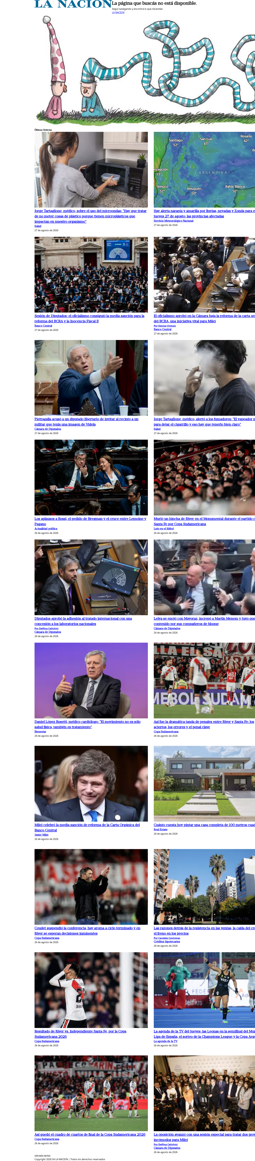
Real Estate (160, 829)
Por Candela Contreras (167, 938)
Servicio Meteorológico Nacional (173, 221)
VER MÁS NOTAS (42, 1156)
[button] (91, 170)
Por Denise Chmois (165, 325)
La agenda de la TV (166, 1041)
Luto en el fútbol (164, 528)
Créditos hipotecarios (167, 941)
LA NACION (118, 12)
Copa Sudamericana (166, 731)
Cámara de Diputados (48, 429)
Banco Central (43, 326)
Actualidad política (46, 528)
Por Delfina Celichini (46, 628)
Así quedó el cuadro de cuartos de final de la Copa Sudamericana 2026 (90, 1134)
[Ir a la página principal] (73, 6)
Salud (38, 226)
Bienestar (40, 731)
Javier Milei (41, 835)
